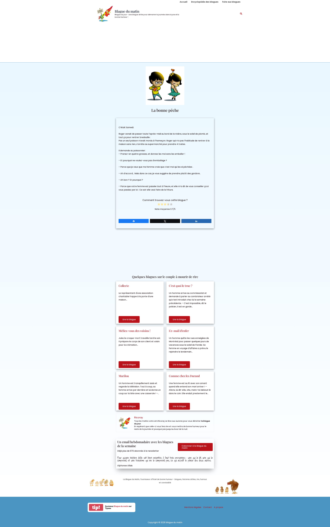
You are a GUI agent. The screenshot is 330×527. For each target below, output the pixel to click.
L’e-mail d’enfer (179, 331)
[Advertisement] (165, 43)
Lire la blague (129, 319)
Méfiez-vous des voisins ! (134, 331)
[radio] (159, 205)
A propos (218, 507)
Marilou (124, 376)
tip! (96, 507)
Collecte (124, 286)
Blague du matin (127, 11)
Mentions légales (192, 507)
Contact (207, 507)
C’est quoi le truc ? (180, 286)
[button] (241, 14)
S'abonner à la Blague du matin (194, 446)
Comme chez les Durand (184, 376)
